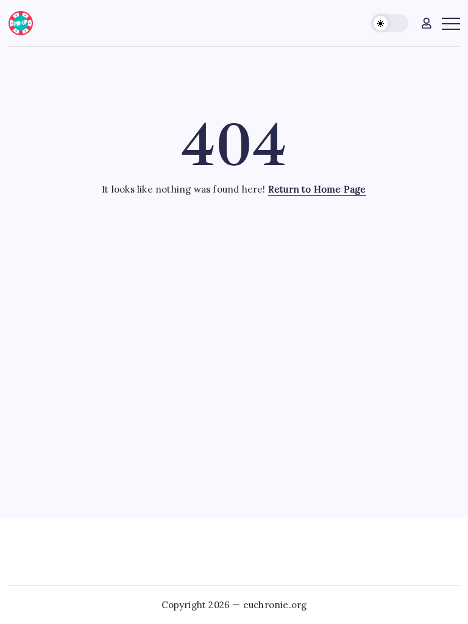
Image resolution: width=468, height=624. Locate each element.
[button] (389, 23)
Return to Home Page (317, 189)
